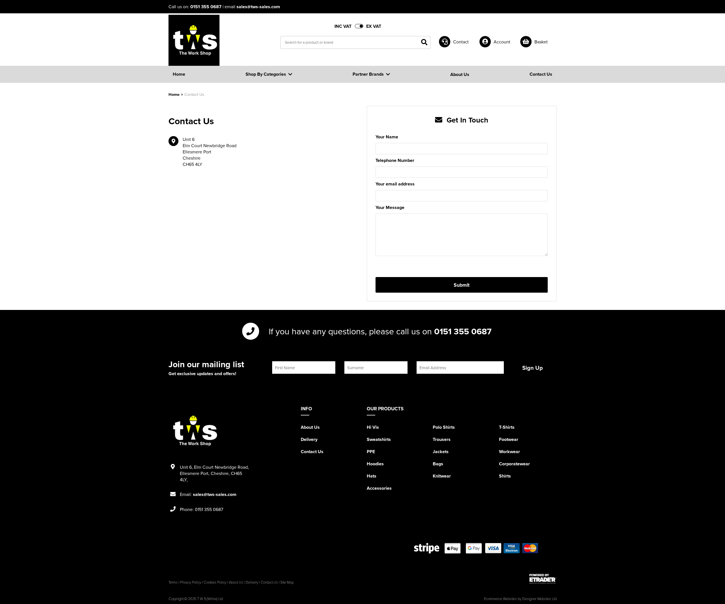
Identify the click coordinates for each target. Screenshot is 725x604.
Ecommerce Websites (500, 598)
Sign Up (532, 368)
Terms (173, 582)
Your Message (390, 207)
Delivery (309, 439)
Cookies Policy (215, 582)
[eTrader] (542, 578)
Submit (462, 284)
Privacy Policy (190, 582)
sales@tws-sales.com (258, 6)
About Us (310, 427)
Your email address (395, 184)
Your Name (387, 137)
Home (174, 94)
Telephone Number (395, 160)
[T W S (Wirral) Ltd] (194, 40)
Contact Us (312, 451)
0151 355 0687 (205, 6)
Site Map (287, 582)
